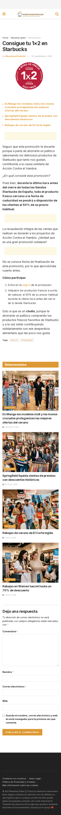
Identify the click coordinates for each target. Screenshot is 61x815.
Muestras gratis (18, 38)
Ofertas (10, 526)
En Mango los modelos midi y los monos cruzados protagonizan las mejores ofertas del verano (29, 107)
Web (5, 701)
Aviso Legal (35, 778)
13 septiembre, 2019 (42, 56)
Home (5, 38)
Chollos (10, 407)
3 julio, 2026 (10, 538)
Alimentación (34, 38)
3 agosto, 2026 (11, 427)
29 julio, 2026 (10, 484)
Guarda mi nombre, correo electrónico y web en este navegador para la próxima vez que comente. (32, 719)
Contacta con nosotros (14, 778)
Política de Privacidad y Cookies (18, 782)
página (26, 285)
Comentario (10, 631)
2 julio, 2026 (10, 595)
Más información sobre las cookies (20, 785)
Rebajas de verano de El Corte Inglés (28, 125)
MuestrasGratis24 (16, 56)
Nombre (8, 672)
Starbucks (27, 340)
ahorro (14, 340)
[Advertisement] (31, 4)
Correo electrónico (14, 686)
